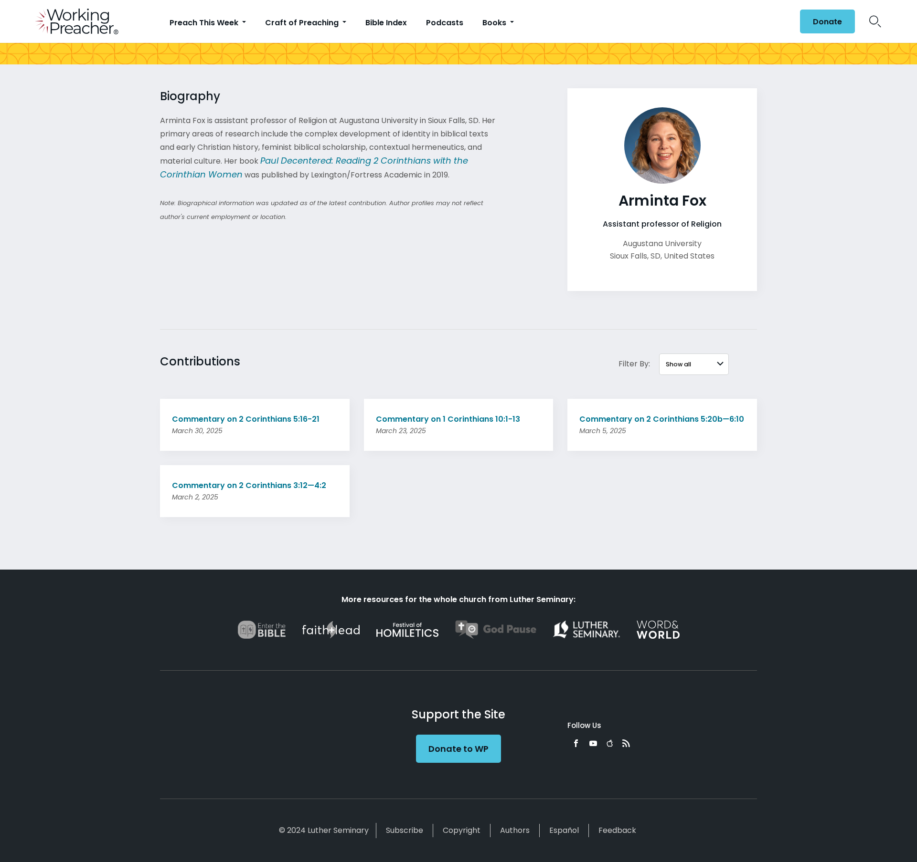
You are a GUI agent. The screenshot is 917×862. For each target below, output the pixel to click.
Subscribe (404, 830)
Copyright (461, 830)
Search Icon (875, 21)
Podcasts (444, 22)
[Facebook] (576, 743)
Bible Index (386, 22)
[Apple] (610, 743)
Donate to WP (458, 749)
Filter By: (634, 363)
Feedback (617, 830)
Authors (515, 830)
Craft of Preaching (303, 22)
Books (495, 22)
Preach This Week (205, 22)
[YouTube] (593, 743)
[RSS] (626, 743)
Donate (827, 21)
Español (564, 830)
